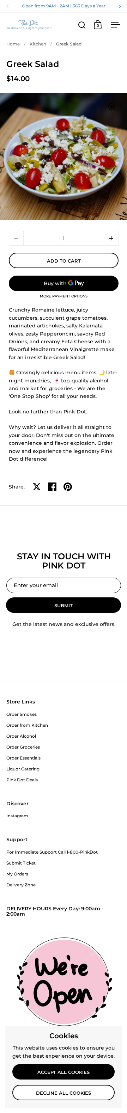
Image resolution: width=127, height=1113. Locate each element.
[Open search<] (82, 25)
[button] (111, 238)
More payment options (63, 296)
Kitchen (38, 44)
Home (13, 44)
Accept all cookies (63, 1072)
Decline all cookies (63, 1093)
